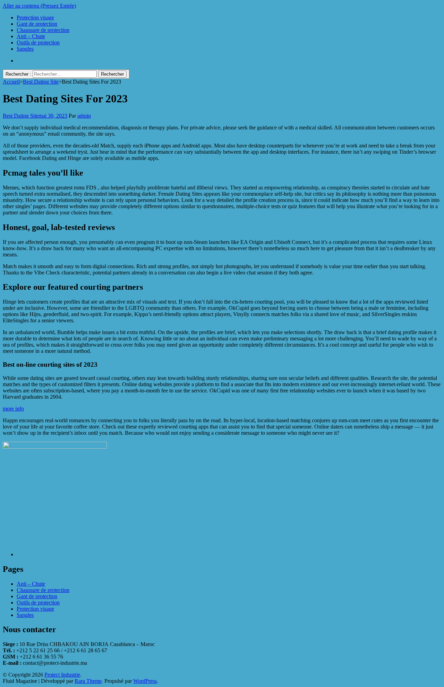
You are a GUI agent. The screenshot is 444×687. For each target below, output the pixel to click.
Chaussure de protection (43, 30)
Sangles (25, 49)
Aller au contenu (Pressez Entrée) (39, 6)
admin (84, 116)
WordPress (145, 681)
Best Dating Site (21, 116)
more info (13, 409)
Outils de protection (38, 42)
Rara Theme (88, 681)
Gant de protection (37, 24)
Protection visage (35, 17)
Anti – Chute (31, 36)
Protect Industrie (62, 675)
